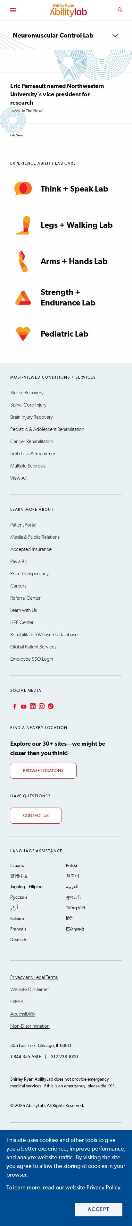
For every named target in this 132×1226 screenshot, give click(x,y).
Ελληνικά (75, 929)
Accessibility (22, 1013)
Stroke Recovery (27, 392)
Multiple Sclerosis (27, 465)
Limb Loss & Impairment (34, 453)
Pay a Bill (18, 561)
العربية (72, 887)
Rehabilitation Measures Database (44, 634)
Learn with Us (23, 610)
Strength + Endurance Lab (68, 297)
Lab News (16, 135)
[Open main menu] (13, 10)
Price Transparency (29, 573)
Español (17, 865)
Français (18, 929)
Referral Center (25, 598)
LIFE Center (22, 622)
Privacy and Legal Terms (34, 977)
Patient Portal (23, 524)
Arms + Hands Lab (74, 262)
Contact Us (36, 816)
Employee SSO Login (31, 659)
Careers (18, 585)
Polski (71, 865)
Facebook (14, 706)
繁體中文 (19, 876)
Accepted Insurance (31, 549)
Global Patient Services (33, 646)
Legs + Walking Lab (77, 225)
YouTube (23, 706)
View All (18, 478)
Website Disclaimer (29, 989)
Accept (99, 1209)
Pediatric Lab (64, 334)
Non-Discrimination (30, 1026)
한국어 (72, 876)
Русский (18, 897)
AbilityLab (69, 10)
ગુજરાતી (73, 897)
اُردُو (14, 908)
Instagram (41, 706)
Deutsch (18, 940)
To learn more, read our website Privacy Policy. (63, 1188)
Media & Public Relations (35, 537)
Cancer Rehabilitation (31, 441)
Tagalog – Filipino (26, 887)
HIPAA (17, 1001)
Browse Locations (43, 771)
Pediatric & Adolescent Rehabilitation (47, 429)
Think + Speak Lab (74, 189)
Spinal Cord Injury (28, 404)
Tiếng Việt (75, 908)
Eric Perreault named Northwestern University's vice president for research (57, 94)
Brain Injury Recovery (31, 417)
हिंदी (69, 918)
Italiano (17, 918)
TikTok (50, 706)
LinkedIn (32, 706)
